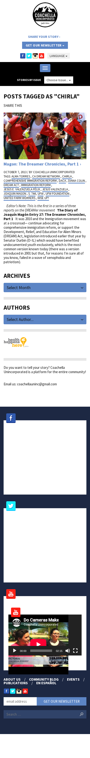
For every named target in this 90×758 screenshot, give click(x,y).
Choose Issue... (58, 80)
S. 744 (32, 194)
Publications (16, 683)
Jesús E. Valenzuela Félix (22, 189)
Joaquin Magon (15, 194)
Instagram (35, 56)
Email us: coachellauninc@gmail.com (30, 384)
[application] (45, 635)
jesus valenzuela (55, 189)
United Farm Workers (19, 198)
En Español (46, 683)
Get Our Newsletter (44, 45)
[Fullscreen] (75, 650)
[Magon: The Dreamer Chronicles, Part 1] (45, 135)
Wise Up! (43, 198)
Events (73, 679)
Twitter (29, 56)
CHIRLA (67, 176)
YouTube (41, 56)
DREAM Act (11, 185)
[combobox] (45, 287)
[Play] (14, 650)
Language (58, 56)
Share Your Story (43, 36)
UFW (40, 194)
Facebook (23, 56)
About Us (12, 679)
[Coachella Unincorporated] (45, 14)
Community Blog (44, 679)
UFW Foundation (57, 194)
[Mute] (67, 650)
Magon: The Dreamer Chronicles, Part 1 (41, 164)
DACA (62, 181)
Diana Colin (76, 181)
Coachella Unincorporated (54, 172)
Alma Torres (21, 176)
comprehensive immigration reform (30, 181)
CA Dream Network (46, 176)
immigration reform (36, 185)
